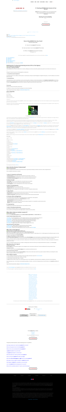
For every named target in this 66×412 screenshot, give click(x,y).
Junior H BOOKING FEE (11, 57)
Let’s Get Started (39, 255)
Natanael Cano (32, 117)
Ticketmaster (33, 334)
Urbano (9, 35)
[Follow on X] (34, 379)
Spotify (26, 315)
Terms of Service (35, 399)
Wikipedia (17, 164)
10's (13, 36)
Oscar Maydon (15, 143)
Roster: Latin (9, 59)
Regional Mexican (16, 35)
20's (14, 36)
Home (35, 1)
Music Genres (42, 1)
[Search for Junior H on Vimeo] (38, 309)
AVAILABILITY (10, 58)
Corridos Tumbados (25, 35)
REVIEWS (21, 62)
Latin (9, 34)
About (38, 1)
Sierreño (34, 35)
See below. (39, 45)
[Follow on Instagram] (33, 379)
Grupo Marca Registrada (20, 129)
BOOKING (32, 1)
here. (47, 55)
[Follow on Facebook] (31, 379)
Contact (51, 1)
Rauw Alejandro (26, 125)
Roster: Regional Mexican (11, 60)
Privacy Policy (30, 399)
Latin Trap (12, 35)
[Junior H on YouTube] (27, 309)
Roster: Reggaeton (10, 61)
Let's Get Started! (46, 24)
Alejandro (38, 125)
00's (11, 36)
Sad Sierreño (30, 35)
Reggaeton (20, 35)
